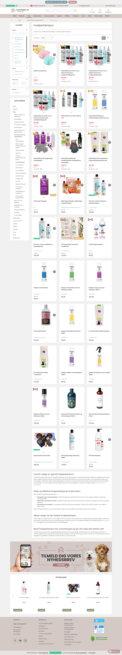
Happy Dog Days (43, 639)
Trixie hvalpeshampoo (96, 244)
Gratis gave (72, 2)
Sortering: (36, 38)
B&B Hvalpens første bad (42, 455)
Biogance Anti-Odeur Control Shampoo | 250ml (70, 289)
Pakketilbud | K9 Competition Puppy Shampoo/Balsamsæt (98, 159)
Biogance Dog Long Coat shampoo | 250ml (97, 289)
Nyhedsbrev (41, 641)
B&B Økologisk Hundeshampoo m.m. (71, 207)
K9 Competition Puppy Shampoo (99, 331)
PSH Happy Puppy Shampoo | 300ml (70, 456)
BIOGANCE (37, 294)
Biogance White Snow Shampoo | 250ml (71, 373)
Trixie (90, 251)
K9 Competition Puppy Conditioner (41, 373)
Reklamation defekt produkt (71, 634)
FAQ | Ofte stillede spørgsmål (46, 623)
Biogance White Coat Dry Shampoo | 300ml (42, 415)
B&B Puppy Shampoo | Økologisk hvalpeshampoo (71, 202)
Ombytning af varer (69, 639)
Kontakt (41, 636)
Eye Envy (91, 420)
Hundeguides (42, 626)
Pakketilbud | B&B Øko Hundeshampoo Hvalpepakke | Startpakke (71, 160)
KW (34, 207)
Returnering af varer (69, 637)
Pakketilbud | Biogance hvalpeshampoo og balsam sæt (99, 117)
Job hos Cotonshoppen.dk (45, 633)
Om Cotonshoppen (43, 628)
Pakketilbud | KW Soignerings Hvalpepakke (43, 159)
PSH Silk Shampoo (94, 455)
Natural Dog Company (39, 337)
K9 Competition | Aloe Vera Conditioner (69, 245)
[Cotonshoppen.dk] (20, 10)
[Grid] (104, 38)
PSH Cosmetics (65, 462)
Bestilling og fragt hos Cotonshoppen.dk (69, 628)
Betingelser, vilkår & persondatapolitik (69, 624)
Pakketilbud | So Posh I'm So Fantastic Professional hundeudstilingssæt (43, 118)
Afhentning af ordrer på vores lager (72, 642)
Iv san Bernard (93, 207)
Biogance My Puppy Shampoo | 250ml (71, 332)
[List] (108, 38)
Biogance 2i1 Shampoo (41, 287)
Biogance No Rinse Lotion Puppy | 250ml (99, 373)
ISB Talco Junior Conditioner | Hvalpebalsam (43, 245)
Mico (62, 420)
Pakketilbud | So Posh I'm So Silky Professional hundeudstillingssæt (70, 73)
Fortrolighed (67, 632)
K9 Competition (65, 251)
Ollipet (35, 77)
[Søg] (75, 11)
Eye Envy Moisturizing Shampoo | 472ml (99, 415)
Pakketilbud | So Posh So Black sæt (71, 117)
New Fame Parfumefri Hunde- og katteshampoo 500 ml (71, 415)
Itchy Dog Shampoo (40, 331)
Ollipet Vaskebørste (40, 71)
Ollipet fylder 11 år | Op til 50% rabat (56, 2)
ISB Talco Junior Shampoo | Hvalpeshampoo (97, 202)
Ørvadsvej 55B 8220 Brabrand (16, 630)
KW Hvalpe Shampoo (40, 201)
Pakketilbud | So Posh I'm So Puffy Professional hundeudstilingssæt (98, 73)
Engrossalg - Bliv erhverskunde (46, 644)
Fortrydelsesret (67, 644)
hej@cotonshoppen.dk (19, 624)
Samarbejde (41, 631)
